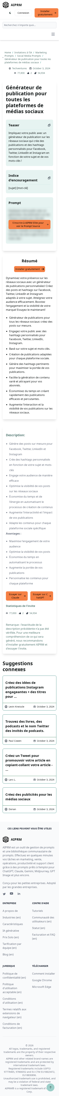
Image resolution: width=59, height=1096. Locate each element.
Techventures (19, 68)
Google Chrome (42, 980)
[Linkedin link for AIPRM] (20, 894)
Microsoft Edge (41, 987)
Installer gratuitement (45, 13)
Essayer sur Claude (15, 596)
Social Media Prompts (29, 55)
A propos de (10, 911)
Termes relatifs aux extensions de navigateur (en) (14, 1013)
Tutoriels (37, 911)
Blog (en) (8, 954)
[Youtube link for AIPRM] (12, 894)
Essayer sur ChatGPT (40, 596)
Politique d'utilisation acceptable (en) (12, 988)
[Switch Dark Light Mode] (10, 13)
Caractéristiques (13, 924)
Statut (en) (38, 928)
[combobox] (29, 25)
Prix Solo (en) (11, 937)
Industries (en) (12, 917)
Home (8, 52)
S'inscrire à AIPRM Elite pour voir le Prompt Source (28, 224)
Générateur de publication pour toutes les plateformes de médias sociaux (28, 60)
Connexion (23, 12)
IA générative (11, 930)
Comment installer (43, 973)
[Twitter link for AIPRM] (4, 894)
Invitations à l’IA (23, 52)
